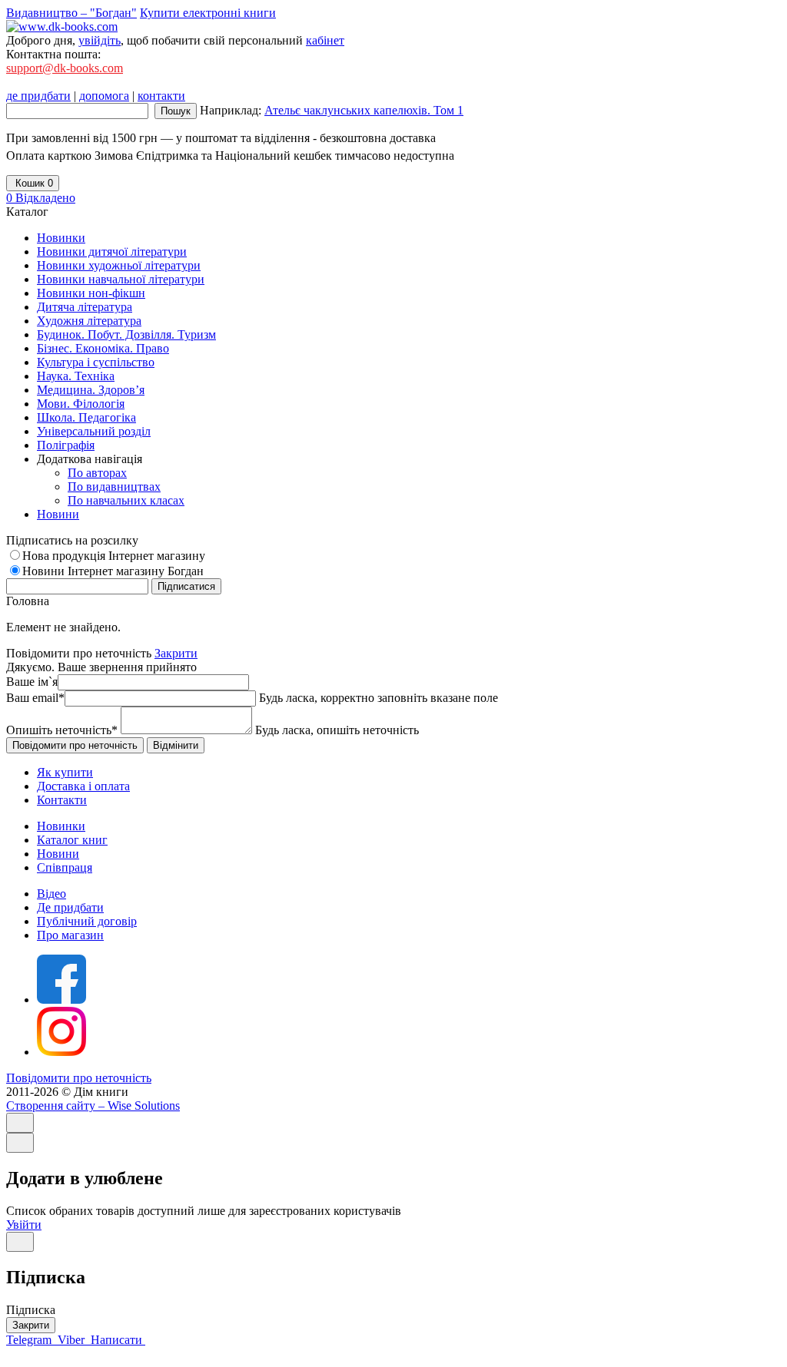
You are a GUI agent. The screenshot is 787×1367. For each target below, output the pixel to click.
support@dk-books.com (64, 67)
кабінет (325, 40)
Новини (58, 853)
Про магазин (70, 935)
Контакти (62, 799)
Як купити (65, 772)
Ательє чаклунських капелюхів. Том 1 (363, 110)
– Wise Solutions (93, 1105)
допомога (104, 95)
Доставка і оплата (83, 786)
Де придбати (70, 907)
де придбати (38, 95)
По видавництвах (114, 486)
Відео (51, 893)
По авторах (97, 472)
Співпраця (64, 867)
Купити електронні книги (208, 12)
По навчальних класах (126, 500)
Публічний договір (87, 921)
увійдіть (99, 40)
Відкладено (40, 197)
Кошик (32, 183)
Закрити (176, 653)
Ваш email (35, 697)
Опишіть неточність (62, 729)
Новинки (61, 825)
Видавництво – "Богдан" (71, 12)
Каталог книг (72, 839)
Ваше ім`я (32, 681)
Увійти (24, 1224)
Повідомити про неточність (78, 1077)
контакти (161, 95)
